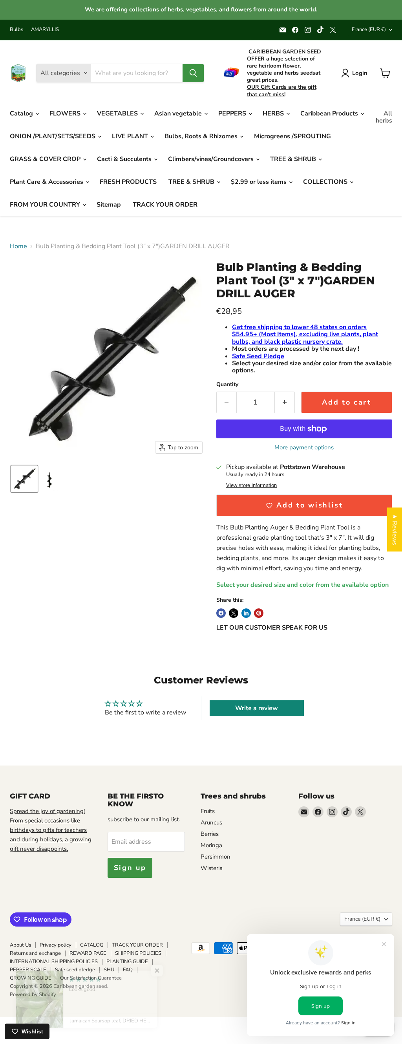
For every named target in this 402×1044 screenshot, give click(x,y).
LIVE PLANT (131, 136)
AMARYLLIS (45, 30)
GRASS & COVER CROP (46, 159)
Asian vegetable (178, 113)
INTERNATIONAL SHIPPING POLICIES (54, 961)
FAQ (128, 969)
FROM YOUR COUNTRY (46, 204)
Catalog (22, 113)
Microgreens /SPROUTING (292, 136)
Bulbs (16, 30)
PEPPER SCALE (28, 969)
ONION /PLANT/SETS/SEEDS (53, 136)
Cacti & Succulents (125, 159)
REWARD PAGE (87, 953)
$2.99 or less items (259, 182)
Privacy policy (55, 945)
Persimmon (215, 857)
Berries (210, 834)
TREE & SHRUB (294, 159)
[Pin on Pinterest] (258, 613)
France (369, 29)
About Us (20, 945)
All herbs (384, 117)
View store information (251, 485)
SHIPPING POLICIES (138, 953)
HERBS (274, 113)
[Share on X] (233, 613)
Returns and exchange (35, 953)
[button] (24, 478)
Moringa (211, 845)
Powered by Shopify (33, 994)
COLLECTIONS (326, 182)
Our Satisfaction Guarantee (91, 978)
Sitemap (109, 204)
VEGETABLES (118, 113)
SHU (109, 969)
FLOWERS (65, 113)
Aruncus (211, 822)
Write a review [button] (256, 708)
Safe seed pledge (75, 969)
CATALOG (91, 945)
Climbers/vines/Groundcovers (211, 159)
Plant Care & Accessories (47, 182)
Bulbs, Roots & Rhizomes (201, 136)
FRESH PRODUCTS (128, 182)
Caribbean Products (330, 113)
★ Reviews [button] (394, 529)
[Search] (193, 73)
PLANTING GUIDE (127, 961)
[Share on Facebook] (221, 613)
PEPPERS (233, 113)
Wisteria (212, 868)
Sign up (130, 867)
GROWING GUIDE (30, 978)
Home (18, 246)
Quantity (227, 384)
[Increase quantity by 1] (285, 402)
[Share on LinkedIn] (246, 613)
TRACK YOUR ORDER (165, 204)
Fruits (208, 811)
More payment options (304, 447)
